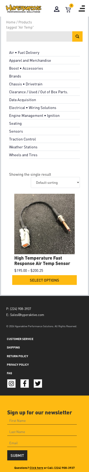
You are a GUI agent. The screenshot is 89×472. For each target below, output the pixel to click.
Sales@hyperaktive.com (27, 314)
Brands (15, 76)
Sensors (16, 131)
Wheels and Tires (23, 154)
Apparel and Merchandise (30, 60)
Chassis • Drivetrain (25, 83)
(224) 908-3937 (64, 468)
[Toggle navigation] (82, 8)
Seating (15, 123)
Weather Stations (23, 146)
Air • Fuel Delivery (24, 52)
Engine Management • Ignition (34, 115)
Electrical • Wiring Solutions (32, 107)
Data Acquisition (22, 99)
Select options (44, 280)
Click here (36, 468)
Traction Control (22, 139)
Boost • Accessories (26, 68)
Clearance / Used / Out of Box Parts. (38, 91)
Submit (17, 455)
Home (11, 22)
